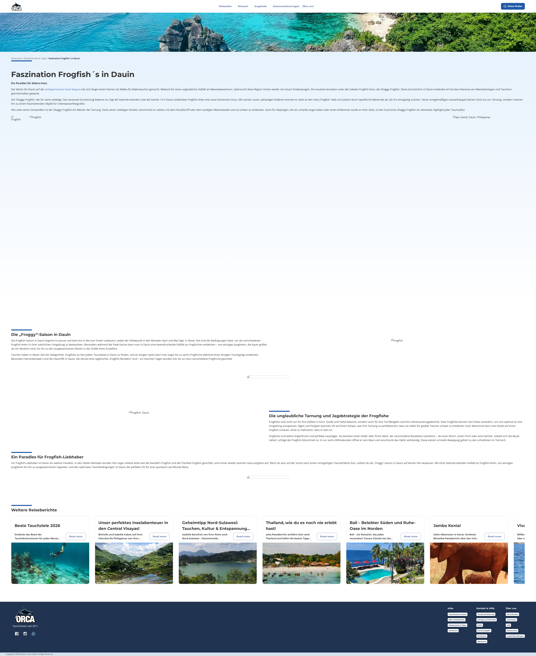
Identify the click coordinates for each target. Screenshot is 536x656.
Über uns (308, 6)
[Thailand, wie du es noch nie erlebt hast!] (301, 563)
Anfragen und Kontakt (486, 620)
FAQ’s (479, 625)
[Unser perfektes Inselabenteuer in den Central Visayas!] (134, 563)
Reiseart (243, 6)
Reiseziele (225, 6)
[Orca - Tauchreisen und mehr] (16, 6)
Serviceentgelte (483, 631)
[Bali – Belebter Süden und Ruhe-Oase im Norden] (385, 563)
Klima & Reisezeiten (457, 620)
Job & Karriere (512, 614)
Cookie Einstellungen (515, 636)
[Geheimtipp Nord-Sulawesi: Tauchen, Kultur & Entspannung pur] (218, 563)
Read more (76, 536)
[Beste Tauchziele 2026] (50, 563)
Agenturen (481, 641)
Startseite (16, 58)
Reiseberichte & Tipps (35, 58)
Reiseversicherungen (286, 6)
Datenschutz (512, 631)
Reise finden (515, 6)
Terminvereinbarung (485, 614)
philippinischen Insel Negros (63, 89)
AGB (508, 625)
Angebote (260, 6)
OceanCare (453, 631)
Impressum (511, 620)
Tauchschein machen (457, 614)
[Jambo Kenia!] (469, 563)
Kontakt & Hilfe (485, 608)
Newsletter (481, 636)
